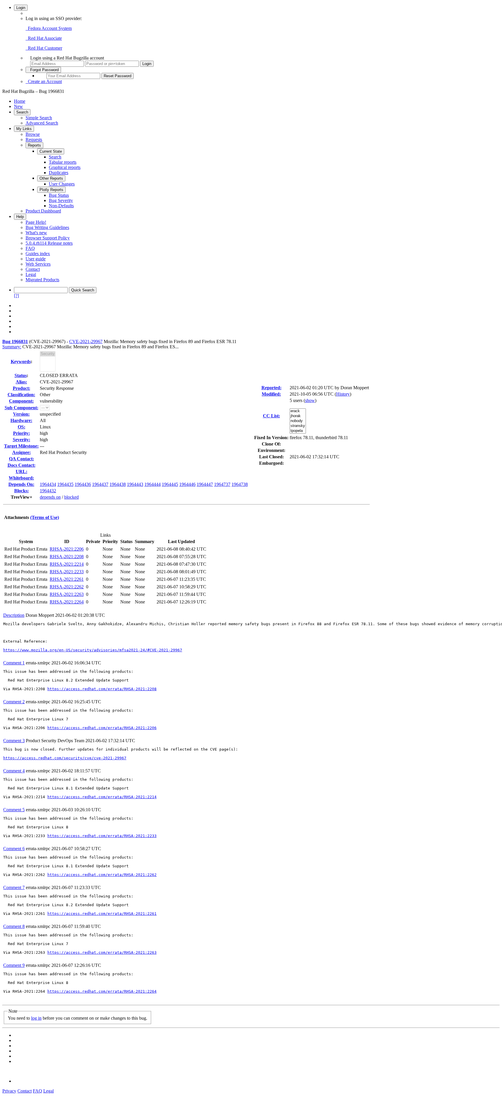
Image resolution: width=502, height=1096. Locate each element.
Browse (33, 134)
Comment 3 (14, 740)
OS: (21, 426)
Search (22, 112)
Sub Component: (21, 407)
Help (20, 216)
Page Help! (36, 222)
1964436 (83, 484)
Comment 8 (14, 926)
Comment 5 (14, 809)
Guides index (38, 253)
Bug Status (59, 195)
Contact (33, 269)
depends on (50, 497)
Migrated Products (42, 279)
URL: (21, 471)
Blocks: (21, 490)
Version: (21, 414)
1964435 (65, 484)
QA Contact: (21, 458)
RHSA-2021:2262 (67, 586)
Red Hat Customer (44, 48)
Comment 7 (14, 887)
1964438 (118, 484)
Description (13, 615)
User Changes (62, 183)
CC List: (271, 415)
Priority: (21, 433)
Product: (21, 388)
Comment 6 (14, 848)
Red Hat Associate (44, 38)
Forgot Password (43, 70)
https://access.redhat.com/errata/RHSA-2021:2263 (102, 952)
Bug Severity (61, 200)
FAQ (30, 248)
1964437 (100, 484)
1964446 (187, 484)
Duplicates (58, 172)
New (18, 106)
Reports (34, 145)
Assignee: (21, 452)
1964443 (135, 484)
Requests (34, 139)
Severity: (21, 439)
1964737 (222, 484)
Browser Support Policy (48, 237)
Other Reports (51, 178)
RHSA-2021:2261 (67, 579)
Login (20, 8)
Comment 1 (14, 662)
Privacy (9, 1090)
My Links (24, 129)
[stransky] (298, 425)
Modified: (271, 394)
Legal (31, 274)
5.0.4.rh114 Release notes (49, 243)
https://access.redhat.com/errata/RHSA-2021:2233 (102, 836)
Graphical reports (64, 167)
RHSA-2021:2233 (67, 571)
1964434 (48, 484)
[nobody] (298, 421)
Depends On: (21, 484)
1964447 (205, 484)
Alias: (21, 381)
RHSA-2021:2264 (67, 601)
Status (21, 375)
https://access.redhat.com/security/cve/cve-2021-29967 (64, 758)
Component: (21, 401)
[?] (16, 295)
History (343, 394)
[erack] (298, 411)
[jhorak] (298, 416)
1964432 (48, 490)
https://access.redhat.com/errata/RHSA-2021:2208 (102, 689)
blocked (71, 497)
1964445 (170, 484)
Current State (51, 151)
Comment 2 (14, 701)
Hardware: (21, 420)
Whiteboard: (21, 477)
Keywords (21, 361)
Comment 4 (14, 770)
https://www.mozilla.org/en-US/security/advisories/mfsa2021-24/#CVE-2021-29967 (92, 650)
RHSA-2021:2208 (67, 556)
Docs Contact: (21, 465)
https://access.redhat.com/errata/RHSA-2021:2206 (102, 728)
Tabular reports (62, 162)
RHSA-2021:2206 (67, 549)
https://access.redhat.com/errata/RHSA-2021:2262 (102, 875)
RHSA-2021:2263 (67, 594)
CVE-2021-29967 (86, 341)
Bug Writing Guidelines (47, 227)
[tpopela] (298, 430)
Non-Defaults (61, 205)
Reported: (271, 387)
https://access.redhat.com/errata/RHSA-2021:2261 (102, 913)
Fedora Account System (49, 28)
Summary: (11, 346)
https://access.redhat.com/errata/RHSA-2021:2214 (102, 797)
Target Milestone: (21, 446)
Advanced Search (42, 122)
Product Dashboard (43, 210)
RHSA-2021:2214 (67, 564)
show (310, 400)
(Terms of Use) (44, 517)
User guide (36, 258)
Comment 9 (14, 965)
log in (36, 1018)
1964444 (152, 484)
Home (19, 101)
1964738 (240, 484)
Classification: (21, 394)
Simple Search (39, 117)
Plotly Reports (51, 190)
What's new (36, 232)
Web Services (38, 264)
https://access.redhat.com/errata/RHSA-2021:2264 (102, 991)
